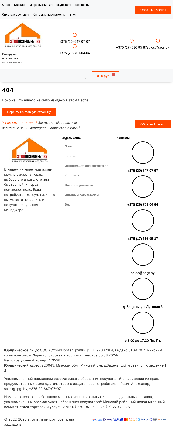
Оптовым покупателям (49, 14)
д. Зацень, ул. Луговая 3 (143, 307)
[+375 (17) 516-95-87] (132, 41)
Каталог (20, 5)
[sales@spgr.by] (158, 41)
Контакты (82, 5)
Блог (73, 14)
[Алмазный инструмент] (23, 35)
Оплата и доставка (15, 14)
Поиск (63, 76)
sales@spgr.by (158, 47)
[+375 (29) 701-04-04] (75, 46)
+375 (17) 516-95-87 (131, 47)
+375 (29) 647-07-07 (74, 41)
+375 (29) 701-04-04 (74, 53)
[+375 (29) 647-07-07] (75, 35)
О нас (6, 5)
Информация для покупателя (50, 5)
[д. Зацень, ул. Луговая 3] (143, 289)
